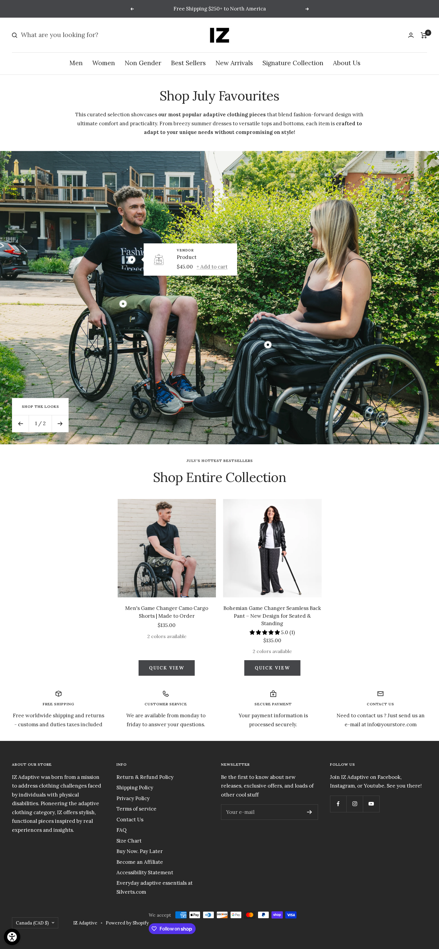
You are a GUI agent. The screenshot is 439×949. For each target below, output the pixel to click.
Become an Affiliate (139, 862)
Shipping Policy (134, 787)
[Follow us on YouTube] (371, 804)
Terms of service (136, 808)
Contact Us (129, 819)
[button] (265, 632)
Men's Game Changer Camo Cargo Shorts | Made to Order (166, 612)
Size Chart (129, 840)
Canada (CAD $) (32, 923)
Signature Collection (293, 63)
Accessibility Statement (144, 872)
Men (76, 63)
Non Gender (143, 63)
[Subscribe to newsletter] (309, 812)
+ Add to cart (212, 266)
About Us (346, 63)
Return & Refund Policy (145, 777)
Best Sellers (188, 63)
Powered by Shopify (127, 923)
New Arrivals (234, 63)
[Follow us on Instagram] (354, 804)
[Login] (411, 35)
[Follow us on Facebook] (338, 804)
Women (103, 63)
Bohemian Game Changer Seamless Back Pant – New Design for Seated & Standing (272, 616)
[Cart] (424, 35)
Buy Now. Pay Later (139, 851)
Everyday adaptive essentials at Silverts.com (154, 887)
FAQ (121, 830)
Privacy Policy (133, 798)
